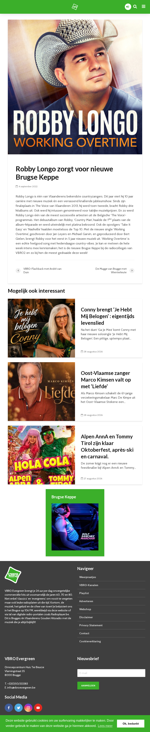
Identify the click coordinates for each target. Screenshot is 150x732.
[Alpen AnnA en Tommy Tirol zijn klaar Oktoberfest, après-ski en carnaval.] (41, 455)
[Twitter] (18, 708)
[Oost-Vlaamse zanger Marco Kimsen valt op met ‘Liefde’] (41, 391)
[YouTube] (38, 708)
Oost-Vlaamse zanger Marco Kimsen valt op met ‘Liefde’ (106, 379)
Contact (84, 633)
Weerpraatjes (87, 577)
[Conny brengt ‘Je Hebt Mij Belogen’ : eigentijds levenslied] (41, 328)
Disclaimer (86, 617)
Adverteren (86, 601)
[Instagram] (28, 708)
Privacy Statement (91, 625)
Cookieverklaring (90, 641)
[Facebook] (9, 708)
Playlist (84, 593)
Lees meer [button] (105, 725)
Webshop (85, 609)
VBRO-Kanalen (88, 585)
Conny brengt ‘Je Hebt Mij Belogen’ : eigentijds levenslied (107, 316)
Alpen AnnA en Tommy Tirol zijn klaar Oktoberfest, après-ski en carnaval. (107, 446)
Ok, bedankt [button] (131, 723)
